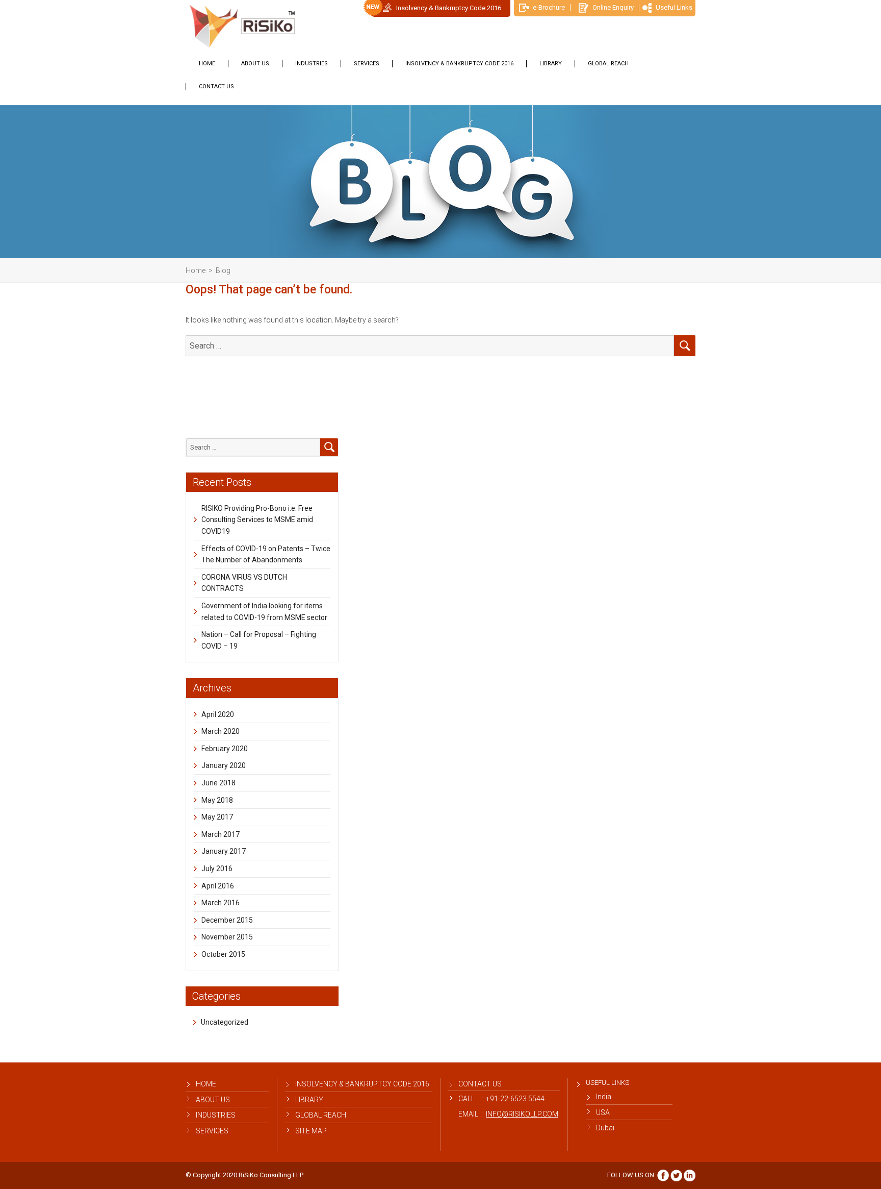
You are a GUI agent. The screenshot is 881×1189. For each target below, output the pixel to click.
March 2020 (220, 731)
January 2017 (223, 851)
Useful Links (673, 7)
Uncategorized (224, 1022)
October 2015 (223, 954)
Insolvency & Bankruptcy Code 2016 (448, 8)
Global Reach (608, 63)
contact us (480, 1084)
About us (255, 63)
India (603, 1097)
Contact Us (216, 86)
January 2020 (223, 765)
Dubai (605, 1128)
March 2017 (220, 834)
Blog (223, 270)
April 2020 (217, 714)
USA (603, 1112)
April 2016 (217, 886)
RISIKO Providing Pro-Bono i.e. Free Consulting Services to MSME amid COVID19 (257, 519)
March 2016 (220, 903)
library (550, 63)
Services (366, 63)
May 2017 (217, 817)
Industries (311, 63)
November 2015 (227, 937)
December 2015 (227, 920)
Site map (311, 1131)
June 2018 (218, 783)
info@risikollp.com (522, 1114)
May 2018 (217, 800)
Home (207, 63)
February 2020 (224, 749)
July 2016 (216, 868)
